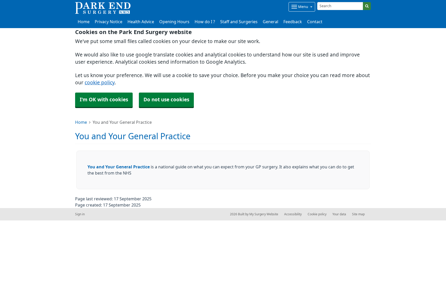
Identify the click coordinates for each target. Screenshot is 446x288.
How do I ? (205, 22)
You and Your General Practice (118, 167)
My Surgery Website (263, 214)
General (270, 22)
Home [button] (84, 22)
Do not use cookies (166, 99)
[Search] (367, 6)
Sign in (80, 214)
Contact (314, 22)
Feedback (292, 22)
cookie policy (100, 82)
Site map (358, 214)
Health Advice (141, 22)
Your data (339, 214)
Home (81, 122)
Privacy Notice (108, 22)
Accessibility (293, 214)
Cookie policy (317, 214)
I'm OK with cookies (104, 99)
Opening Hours (174, 22)
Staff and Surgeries (239, 22)
